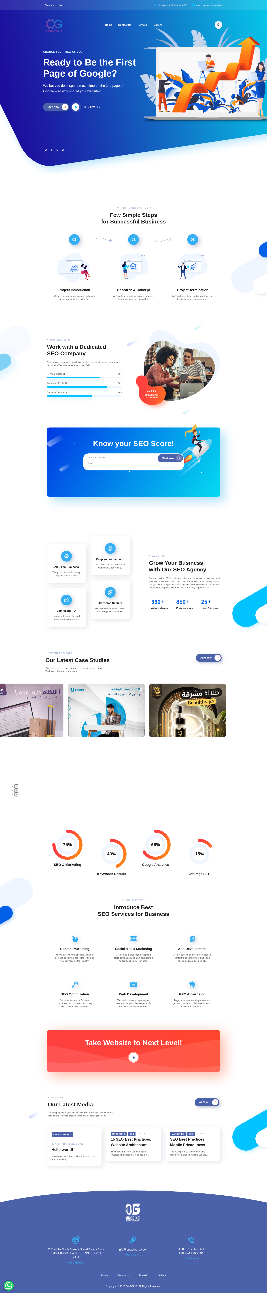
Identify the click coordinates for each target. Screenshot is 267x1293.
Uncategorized (62, 1134)
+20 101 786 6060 (191, 1249)
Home (108, 25)
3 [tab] (16, 794)
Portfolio (143, 25)
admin (57, 1144)
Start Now (168, 458)
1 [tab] (16, 786)
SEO (132, 1134)
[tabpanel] (52, 710)
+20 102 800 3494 (191, 1252)
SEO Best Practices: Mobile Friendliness (188, 1142)
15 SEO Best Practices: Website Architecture (131, 1142)
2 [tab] (16, 790)
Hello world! (62, 1150)
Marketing (118, 1134)
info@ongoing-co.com (133, 1249)
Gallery (158, 25)
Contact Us (124, 25)
